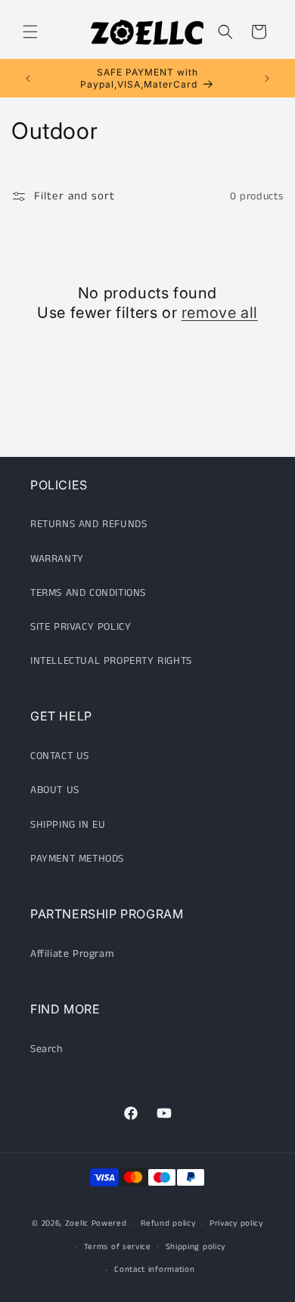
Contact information (154, 1269)
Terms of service (117, 1247)
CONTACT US (59, 756)
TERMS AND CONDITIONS (88, 592)
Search (46, 1049)
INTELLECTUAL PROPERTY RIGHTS (111, 660)
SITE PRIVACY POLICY (80, 626)
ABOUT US (54, 790)
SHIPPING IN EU (67, 824)
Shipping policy (196, 1247)
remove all (220, 313)
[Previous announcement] (28, 78)
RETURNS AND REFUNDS (88, 524)
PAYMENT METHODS (77, 858)
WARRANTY (57, 558)
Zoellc (76, 1223)
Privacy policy (236, 1223)
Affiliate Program (71, 953)
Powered (109, 1223)
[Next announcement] (267, 78)
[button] (30, 31)
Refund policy (168, 1223)
